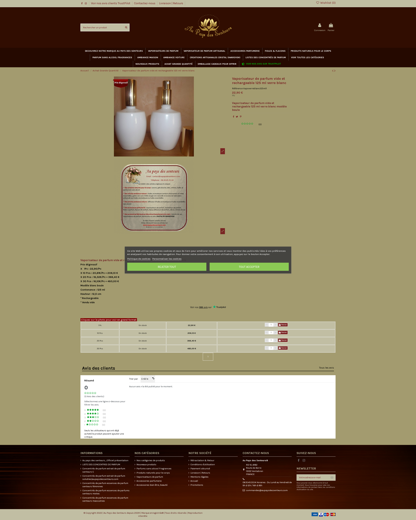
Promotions (196, 485)
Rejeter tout (167, 267)
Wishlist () (328, 3)
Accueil (194, 481)
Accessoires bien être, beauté (151, 485)
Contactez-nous (145, 3)
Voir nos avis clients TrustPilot (111, 3)
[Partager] (233, 116)
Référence (237, 88)
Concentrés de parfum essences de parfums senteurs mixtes (106, 492)
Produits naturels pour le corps (153, 472)
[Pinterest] (240, 116)
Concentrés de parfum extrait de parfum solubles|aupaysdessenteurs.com (103, 477)
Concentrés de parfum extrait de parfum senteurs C (103, 470)
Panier (284, 325)
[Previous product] (333, 71)
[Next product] (335, 71)
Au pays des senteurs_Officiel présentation (105, 460)
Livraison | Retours (171, 3)
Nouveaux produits (146, 464)
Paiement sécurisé (200, 468)
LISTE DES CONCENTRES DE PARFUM (101, 464)
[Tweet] (237, 116)
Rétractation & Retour (202, 460)
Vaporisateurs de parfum (149, 476)
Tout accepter (249, 267)
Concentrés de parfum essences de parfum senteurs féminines (105, 485)
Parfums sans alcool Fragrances (153, 468)
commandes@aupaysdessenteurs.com (267, 490)
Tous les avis (326, 367)
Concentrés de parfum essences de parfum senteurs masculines (105, 499)
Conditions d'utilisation (202, 464)
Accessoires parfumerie (149, 481)
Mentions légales (199, 476)
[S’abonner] (332, 477)
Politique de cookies (138, 258)
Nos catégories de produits (150, 460)
